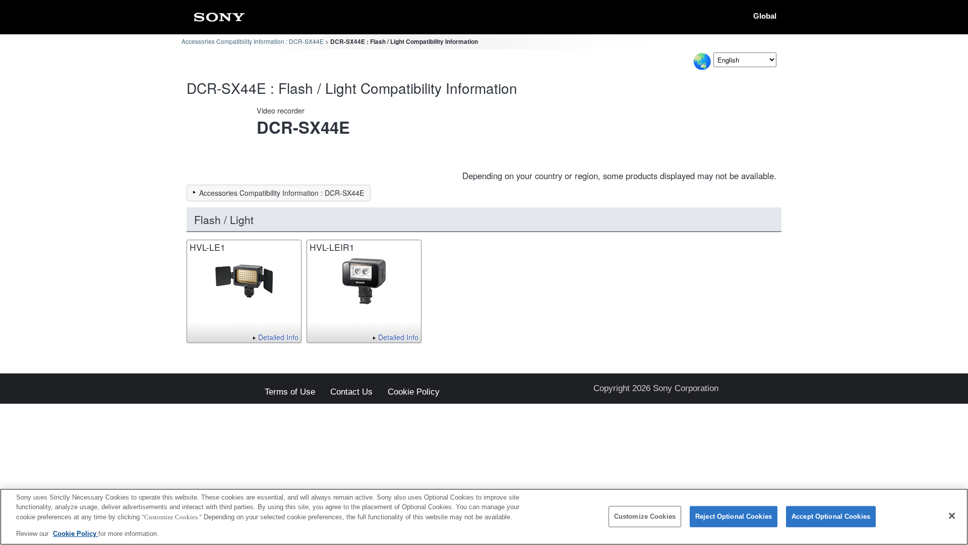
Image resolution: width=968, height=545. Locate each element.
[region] (484, 516)
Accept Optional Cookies (831, 516)
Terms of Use (290, 392)
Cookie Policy (414, 392)
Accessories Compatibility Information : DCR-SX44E (253, 41)
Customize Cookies (645, 516)
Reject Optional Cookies (733, 516)
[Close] (952, 516)
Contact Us (351, 392)
